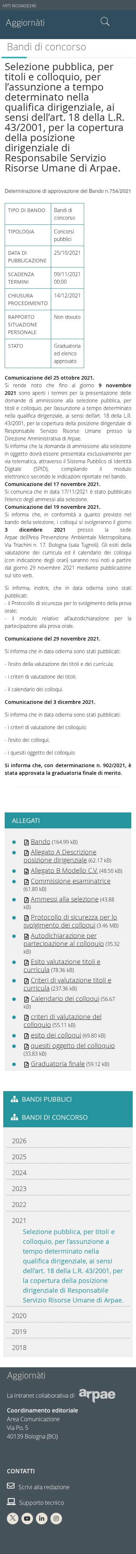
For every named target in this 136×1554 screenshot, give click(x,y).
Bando (40, 841)
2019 (19, 1331)
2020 (19, 1315)
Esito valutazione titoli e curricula (62, 965)
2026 (19, 1140)
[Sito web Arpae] (97, 1395)
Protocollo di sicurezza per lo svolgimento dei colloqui (70, 921)
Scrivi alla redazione (43, 1487)
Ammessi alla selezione (65, 899)
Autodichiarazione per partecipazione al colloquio (64, 939)
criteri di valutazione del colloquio (63, 1020)
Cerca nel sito (105, 22)
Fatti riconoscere (19, 6)
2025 (19, 1156)
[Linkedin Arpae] (42, 1519)
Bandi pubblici (47, 1099)
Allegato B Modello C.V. (64, 870)
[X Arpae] (12, 1519)
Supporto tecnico (41, 1503)
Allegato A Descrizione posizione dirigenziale (60, 856)
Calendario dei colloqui (65, 998)
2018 (19, 1347)
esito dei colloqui (56, 1035)
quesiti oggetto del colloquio (73, 1045)
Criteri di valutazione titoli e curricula (67, 984)
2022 (19, 1204)
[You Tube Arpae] (27, 1519)
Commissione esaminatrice (71, 881)
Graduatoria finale (58, 1063)
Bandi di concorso (46, 46)
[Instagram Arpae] (56, 1519)
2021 (19, 1220)
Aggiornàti (25, 22)
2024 (19, 1172)
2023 (19, 1188)
